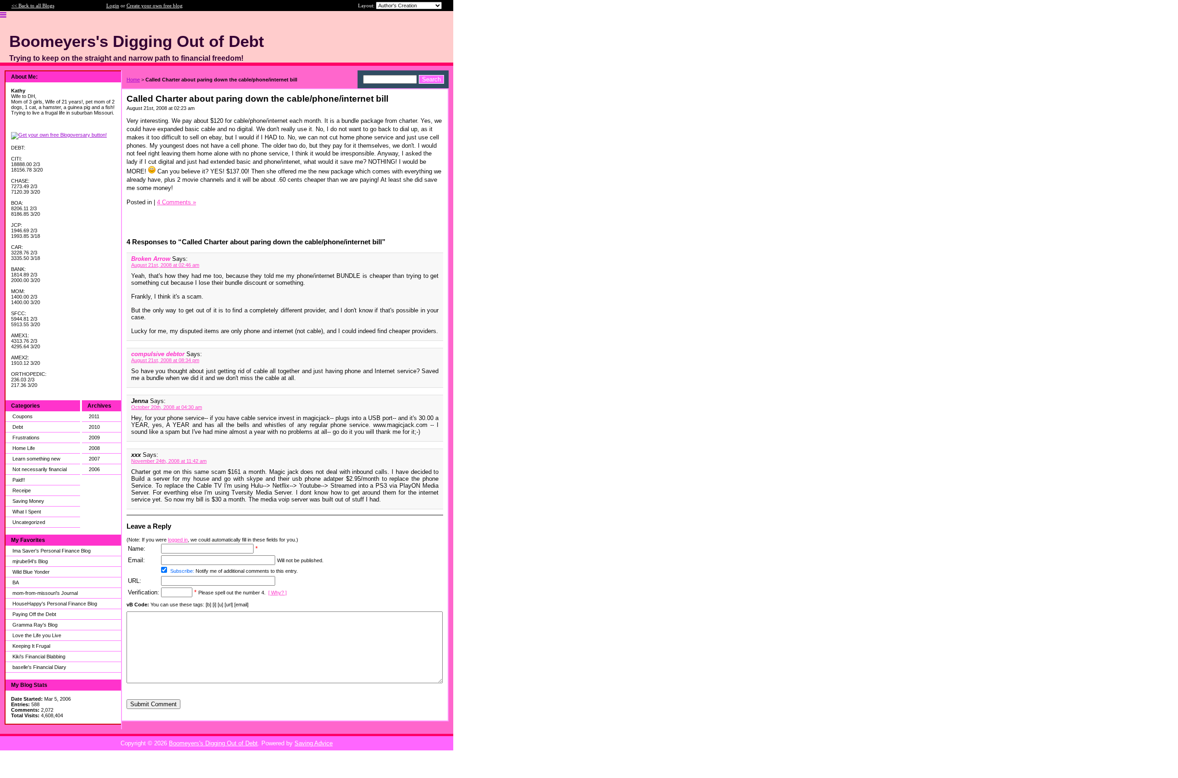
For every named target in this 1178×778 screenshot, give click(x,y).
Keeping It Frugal (31, 646)
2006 (94, 469)
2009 (94, 437)
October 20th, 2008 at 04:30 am (166, 407)
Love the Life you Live (36, 635)
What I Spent (26, 511)
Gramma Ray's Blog (35, 625)
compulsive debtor (158, 354)
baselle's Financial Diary (39, 667)
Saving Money (28, 501)
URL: (134, 580)
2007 (94, 458)
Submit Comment (153, 704)
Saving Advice (313, 743)
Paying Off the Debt (34, 614)
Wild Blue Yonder (31, 572)
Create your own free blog (155, 5)
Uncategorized (28, 522)
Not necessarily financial (39, 469)
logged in (178, 539)
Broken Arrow (150, 258)
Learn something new (36, 458)
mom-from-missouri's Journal (45, 593)
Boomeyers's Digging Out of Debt (213, 743)
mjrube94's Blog (30, 561)
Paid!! (18, 480)
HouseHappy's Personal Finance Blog (54, 603)
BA (15, 582)
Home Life (23, 448)
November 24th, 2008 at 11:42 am (169, 461)
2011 (94, 416)
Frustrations (26, 437)
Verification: (143, 592)
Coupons (22, 416)
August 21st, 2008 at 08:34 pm (165, 360)
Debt (17, 427)
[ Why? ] (277, 592)
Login (112, 5)
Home (133, 79)
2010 (94, 427)
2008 (94, 448)
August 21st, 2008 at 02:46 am (165, 265)
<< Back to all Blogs (33, 5)
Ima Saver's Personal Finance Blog (51, 550)
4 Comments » (176, 202)
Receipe (21, 490)
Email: (136, 560)
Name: (136, 548)
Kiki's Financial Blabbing (38, 656)
